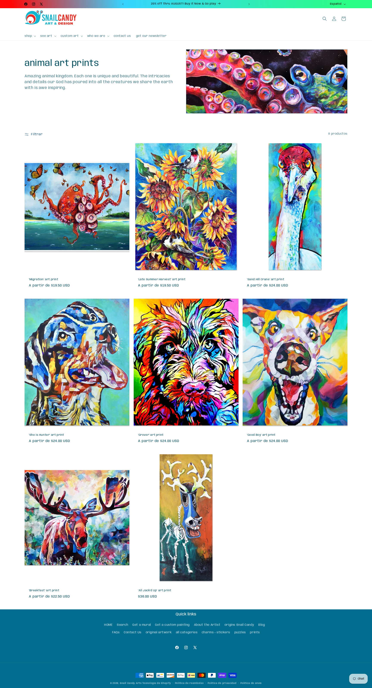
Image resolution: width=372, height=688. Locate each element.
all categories (186, 632)
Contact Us (132, 632)
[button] (30, 35)
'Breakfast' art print (44, 590)
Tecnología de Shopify (156, 683)
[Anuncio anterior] (123, 4)
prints (255, 632)
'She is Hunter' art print (46, 435)
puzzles (240, 632)
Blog (261, 625)
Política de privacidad (222, 683)
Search (122, 625)
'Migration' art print (43, 279)
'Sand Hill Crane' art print (265, 279)
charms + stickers (216, 632)
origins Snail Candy (239, 625)
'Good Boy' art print (261, 435)
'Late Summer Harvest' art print (162, 279)
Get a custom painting (172, 625)
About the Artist (207, 625)
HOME (108, 625)
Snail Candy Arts (130, 683)
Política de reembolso (189, 683)
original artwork (159, 632)
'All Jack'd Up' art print (154, 590)
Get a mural (141, 625)
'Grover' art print (151, 435)
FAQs (115, 632)
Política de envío (251, 683)
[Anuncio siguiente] (249, 4)
